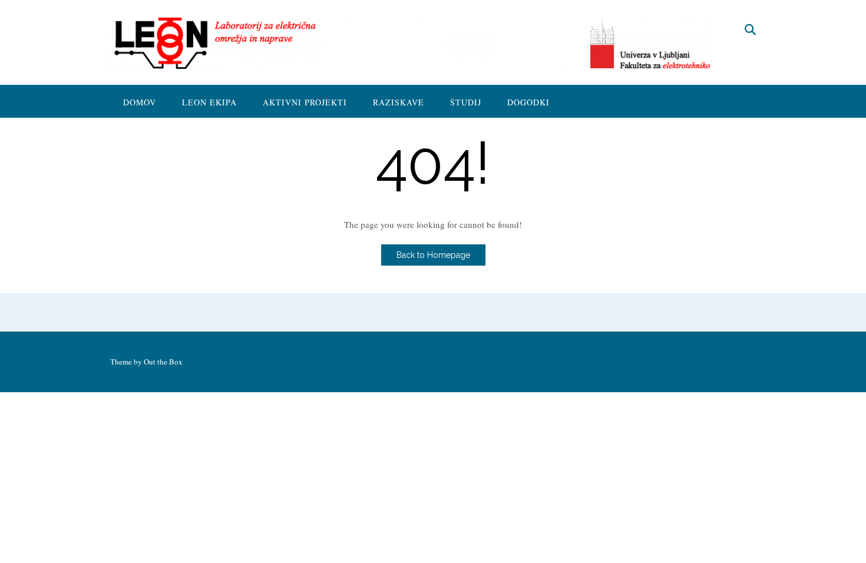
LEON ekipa (209, 102)
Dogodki (528, 102)
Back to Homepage (433, 255)
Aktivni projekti (305, 102)
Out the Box (163, 361)
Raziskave (398, 102)
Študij (465, 102)
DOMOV (139, 102)
